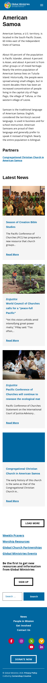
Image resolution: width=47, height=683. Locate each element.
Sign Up (23, 581)
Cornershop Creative (21, 676)
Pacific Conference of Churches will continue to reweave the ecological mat (23, 394)
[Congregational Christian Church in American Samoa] (24, 447)
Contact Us (23, 630)
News (23, 616)
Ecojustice (11, 299)
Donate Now (23, 659)
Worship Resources (16, 541)
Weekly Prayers (13, 535)
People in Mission (23, 621)
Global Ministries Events (20, 553)
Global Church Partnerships (22, 547)
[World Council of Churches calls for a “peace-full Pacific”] (24, 279)
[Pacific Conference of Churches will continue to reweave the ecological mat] (24, 365)
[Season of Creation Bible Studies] (24, 201)
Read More (12, 254)
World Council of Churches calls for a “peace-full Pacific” (23, 308)
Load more (32, 523)
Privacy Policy (30, 673)
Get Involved (23, 625)
